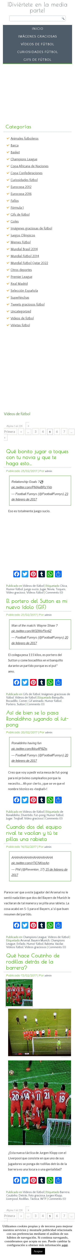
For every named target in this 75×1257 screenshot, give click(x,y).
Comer (23, 701)
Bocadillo (12, 701)
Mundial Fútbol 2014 (25, 256)
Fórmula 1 (17, 208)
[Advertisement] (36, 92)
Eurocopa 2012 (21, 187)
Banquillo (58, 697)
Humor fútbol (14, 589)
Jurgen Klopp (54, 1195)
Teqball (18, 818)
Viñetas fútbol (20, 325)
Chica (63, 586)
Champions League (24, 159)
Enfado (21, 944)
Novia (50, 589)
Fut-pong (39, 815)
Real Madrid (19, 284)
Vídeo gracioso (15, 592)
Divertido (27, 815)
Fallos (15, 201)
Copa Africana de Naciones (30, 166)
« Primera (16, 428)
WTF (43, 1199)
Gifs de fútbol (37, 60)
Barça (15, 145)
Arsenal (25, 940)
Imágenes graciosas (37, 36)
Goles (15, 221)
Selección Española (24, 291)
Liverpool (12, 1199)
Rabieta (49, 944)
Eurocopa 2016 (21, 194)
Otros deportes (21, 270)
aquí (65, 1245)
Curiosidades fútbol (37, 52)
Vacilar (59, 944)
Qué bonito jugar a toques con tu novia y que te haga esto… (37, 457)
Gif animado (36, 701)
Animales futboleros (25, 138)
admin (48, 471)
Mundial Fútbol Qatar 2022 (29, 263)
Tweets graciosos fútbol (28, 304)
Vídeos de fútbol (37, 44)
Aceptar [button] (38, 1251)
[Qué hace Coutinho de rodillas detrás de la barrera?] (19, 1005)
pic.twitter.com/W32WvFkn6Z (31, 631)
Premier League (21, 277)
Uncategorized (21, 311)
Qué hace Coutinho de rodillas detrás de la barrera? (33, 961)
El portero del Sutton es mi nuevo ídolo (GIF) (36, 604)
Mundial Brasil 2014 (24, 249)
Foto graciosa (37, 1195)
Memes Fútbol (21, 242)
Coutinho (12, 1195)
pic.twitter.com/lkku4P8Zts (29, 748)
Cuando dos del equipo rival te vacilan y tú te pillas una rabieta (34, 833)
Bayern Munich (40, 940)
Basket (15, 152)
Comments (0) (54, 592)
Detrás (23, 1195)
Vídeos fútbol (35, 592)
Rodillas (24, 1199)
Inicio (37, 29)
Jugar (43, 589)
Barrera (64, 1192)
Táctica (34, 1199)
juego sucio (31, 589)
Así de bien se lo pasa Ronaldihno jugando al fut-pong (37, 719)
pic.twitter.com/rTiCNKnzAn (30, 863)
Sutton (21, 704)
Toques (60, 589)
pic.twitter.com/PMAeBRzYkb (31, 487)
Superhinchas (20, 297)
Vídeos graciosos (35, 947)
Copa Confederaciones (26, 173)
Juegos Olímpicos (23, 235)
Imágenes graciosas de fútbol (31, 228)
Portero (11, 704)
